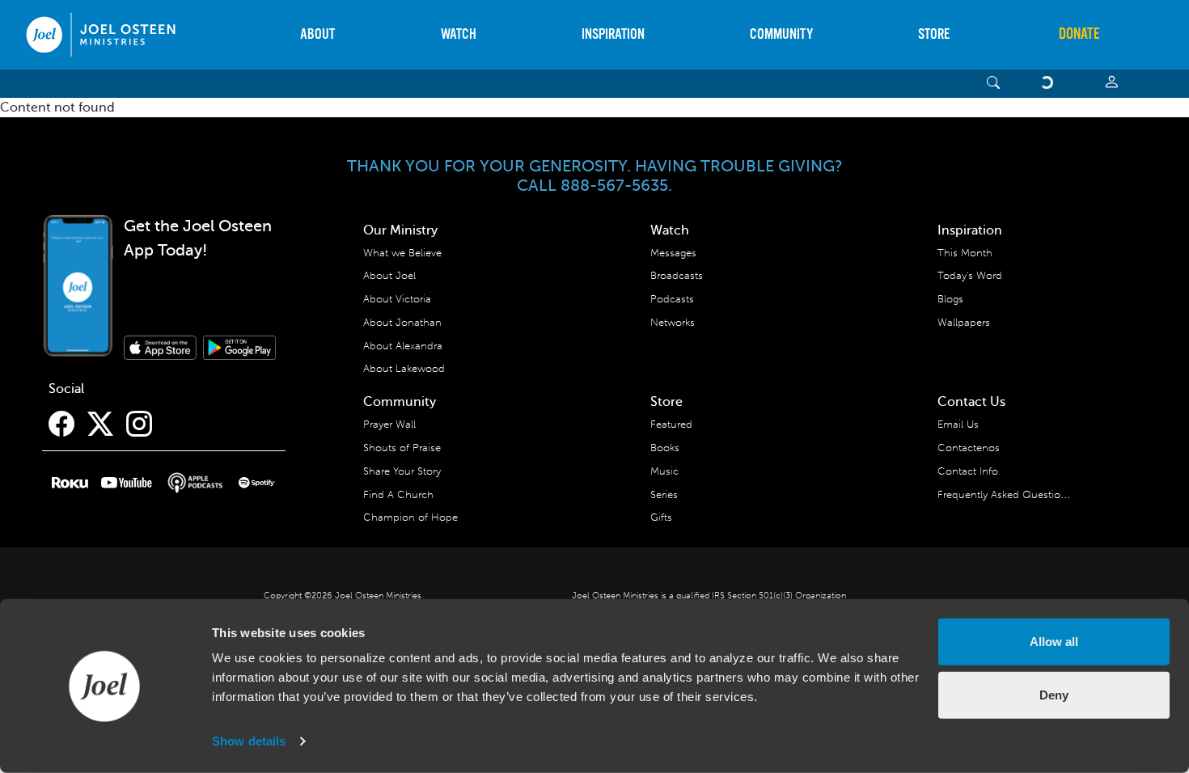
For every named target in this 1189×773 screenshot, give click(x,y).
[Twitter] (100, 424)
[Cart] (1049, 83)
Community (781, 34)
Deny (1053, 694)
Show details (249, 741)
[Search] (993, 83)
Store (934, 34)
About (317, 34)
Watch (458, 34)
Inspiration (613, 34)
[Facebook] (61, 424)
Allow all (1054, 641)
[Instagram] (139, 424)
